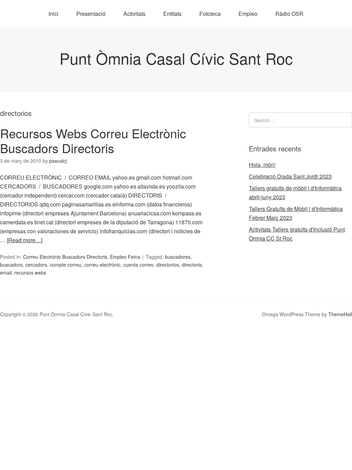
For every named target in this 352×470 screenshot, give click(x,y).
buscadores (177, 256)
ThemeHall (340, 314)
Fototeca (210, 14)
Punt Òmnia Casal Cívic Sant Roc (176, 58)
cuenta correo (138, 264)
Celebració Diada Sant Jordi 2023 (290, 176)
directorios (167, 264)
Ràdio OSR (289, 14)
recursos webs (30, 272)
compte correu (65, 264)
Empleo (248, 14)
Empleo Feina (125, 256)
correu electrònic (102, 264)
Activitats (134, 14)
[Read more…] (24, 240)
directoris (192, 264)
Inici (53, 14)
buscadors (11, 264)
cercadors (36, 264)
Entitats (172, 14)
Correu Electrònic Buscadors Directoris (65, 256)
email (6, 272)
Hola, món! (262, 165)
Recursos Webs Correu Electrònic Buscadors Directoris (93, 140)
